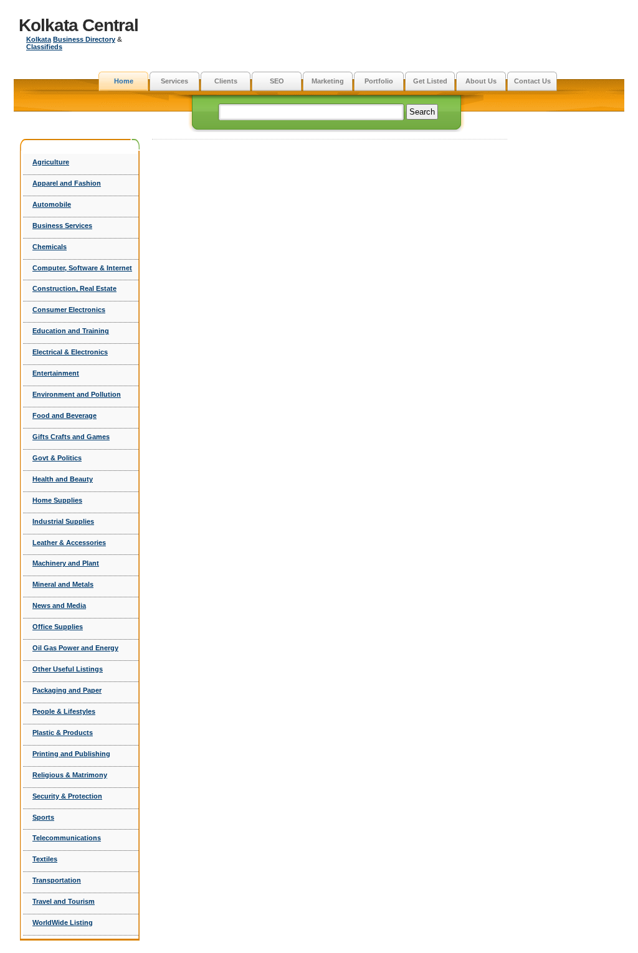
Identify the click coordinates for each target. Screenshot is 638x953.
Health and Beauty (62, 479)
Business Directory (84, 39)
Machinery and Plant (65, 563)
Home (123, 81)
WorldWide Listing (62, 922)
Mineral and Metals (62, 584)
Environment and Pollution (76, 394)
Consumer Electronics (68, 309)
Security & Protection (67, 796)
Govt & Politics (57, 458)
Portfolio (378, 81)
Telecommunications (66, 838)
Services (174, 81)
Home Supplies (57, 500)
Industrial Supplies (63, 521)
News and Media (59, 605)
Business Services (62, 225)
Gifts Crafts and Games (71, 436)
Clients (225, 81)
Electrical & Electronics (70, 352)
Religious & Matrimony (69, 775)
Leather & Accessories (69, 542)
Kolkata (38, 39)
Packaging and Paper (67, 690)
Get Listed (430, 81)
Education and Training (70, 330)
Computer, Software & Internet (82, 268)
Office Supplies (57, 626)
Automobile (51, 204)
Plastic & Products (62, 732)
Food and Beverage (64, 415)
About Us (481, 81)
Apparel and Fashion (66, 183)
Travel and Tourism (63, 901)
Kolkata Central (78, 25)
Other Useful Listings (67, 669)
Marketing (328, 81)
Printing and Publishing (71, 753)
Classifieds (44, 46)
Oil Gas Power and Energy (75, 648)
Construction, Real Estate (74, 288)
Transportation (56, 880)
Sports (43, 817)
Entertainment (55, 373)
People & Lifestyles (63, 711)
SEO (277, 81)
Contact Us (532, 81)
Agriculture (50, 162)
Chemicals (49, 246)
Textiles (44, 859)
